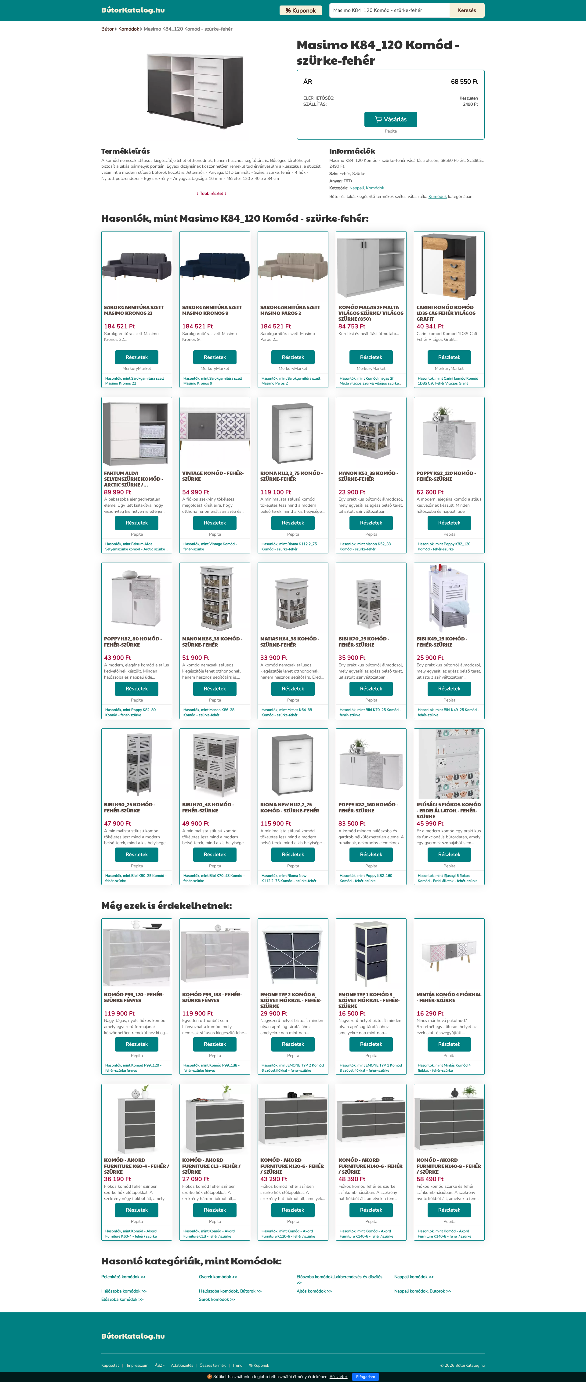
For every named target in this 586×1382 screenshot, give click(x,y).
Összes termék (213, 1365)
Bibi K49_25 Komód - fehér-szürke (442, 641)
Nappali (356, 188)
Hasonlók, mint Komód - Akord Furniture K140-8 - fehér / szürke (444, 1234)
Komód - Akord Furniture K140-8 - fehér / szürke (449, 1165)
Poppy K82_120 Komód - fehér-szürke (446, 475)
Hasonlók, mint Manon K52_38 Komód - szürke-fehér (365, 546)
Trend (237, 1365)
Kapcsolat (110, 1365)
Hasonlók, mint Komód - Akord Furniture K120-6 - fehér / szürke (288, 1234)
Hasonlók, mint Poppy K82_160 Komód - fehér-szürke (366, 878)
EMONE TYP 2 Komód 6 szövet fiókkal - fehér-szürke (291, 1000)
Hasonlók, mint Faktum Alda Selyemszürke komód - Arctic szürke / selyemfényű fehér (136, 549)
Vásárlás (395, 119)
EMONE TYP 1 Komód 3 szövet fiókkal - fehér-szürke (369, 1000)
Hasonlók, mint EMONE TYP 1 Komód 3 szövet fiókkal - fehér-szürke (371, 1068)
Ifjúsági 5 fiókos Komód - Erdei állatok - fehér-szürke (449, 810)
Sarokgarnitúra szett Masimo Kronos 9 (212, 310)
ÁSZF (160, 1365)
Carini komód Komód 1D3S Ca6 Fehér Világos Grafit (446, 313)
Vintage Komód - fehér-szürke (213, 475)
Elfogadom (365, 1377)
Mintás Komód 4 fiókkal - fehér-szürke (449, 997)
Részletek (137, 357)
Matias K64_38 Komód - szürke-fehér (290, 641)
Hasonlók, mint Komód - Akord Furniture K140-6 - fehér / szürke (366, 1234)
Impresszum (137, 1365)
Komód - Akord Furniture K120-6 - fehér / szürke (292, 1165)
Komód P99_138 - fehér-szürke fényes (212, 997)
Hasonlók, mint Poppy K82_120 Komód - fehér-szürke (444, 546)
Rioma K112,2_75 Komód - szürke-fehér (291, 475)
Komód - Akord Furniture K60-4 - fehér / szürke (136, 1165)
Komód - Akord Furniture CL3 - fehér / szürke (211, 1165)
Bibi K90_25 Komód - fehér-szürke (129, 807)
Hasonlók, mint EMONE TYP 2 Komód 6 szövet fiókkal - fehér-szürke (293, 1068)
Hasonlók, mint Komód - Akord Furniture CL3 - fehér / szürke (209, 1234)
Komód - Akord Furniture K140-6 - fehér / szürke (370, 1165)
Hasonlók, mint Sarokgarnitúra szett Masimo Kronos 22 (134, 381)
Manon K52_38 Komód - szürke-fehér (368, 475)
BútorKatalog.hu (133, 9)
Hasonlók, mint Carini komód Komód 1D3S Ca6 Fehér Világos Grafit (448, 381)
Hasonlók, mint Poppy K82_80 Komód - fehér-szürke (130, 712)
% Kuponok (259, 1365)
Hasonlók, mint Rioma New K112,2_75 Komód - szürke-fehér (289, 878)
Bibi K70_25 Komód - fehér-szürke (363, 641)
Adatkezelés (182, 1365)
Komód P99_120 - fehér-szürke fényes (134, 997)
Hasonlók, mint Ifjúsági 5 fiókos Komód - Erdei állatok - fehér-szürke (447, 878)
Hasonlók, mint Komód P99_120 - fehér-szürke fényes (133, 1068)
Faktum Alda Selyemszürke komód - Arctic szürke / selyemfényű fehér (133, 481)
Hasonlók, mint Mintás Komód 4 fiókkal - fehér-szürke (444, 1068)
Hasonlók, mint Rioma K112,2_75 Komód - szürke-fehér (289, 546)
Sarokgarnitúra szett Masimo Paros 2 (290, 310)
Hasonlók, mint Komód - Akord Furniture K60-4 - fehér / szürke (131, 1234)
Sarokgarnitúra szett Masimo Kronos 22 (134, 310)
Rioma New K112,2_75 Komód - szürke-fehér (289, 807)
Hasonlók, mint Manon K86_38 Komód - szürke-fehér (208, 712)
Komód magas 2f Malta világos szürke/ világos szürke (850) (370, 313)
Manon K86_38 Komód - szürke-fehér (212, 641)
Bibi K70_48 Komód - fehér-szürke (208, 807)
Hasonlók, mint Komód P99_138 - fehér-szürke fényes (211, 1068)
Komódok (375, 188)
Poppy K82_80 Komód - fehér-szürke (133, 641)
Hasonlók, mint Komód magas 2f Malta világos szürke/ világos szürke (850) (369, 383)
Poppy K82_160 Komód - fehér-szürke (368, 807)
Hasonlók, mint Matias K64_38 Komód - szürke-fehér (287, 712)
